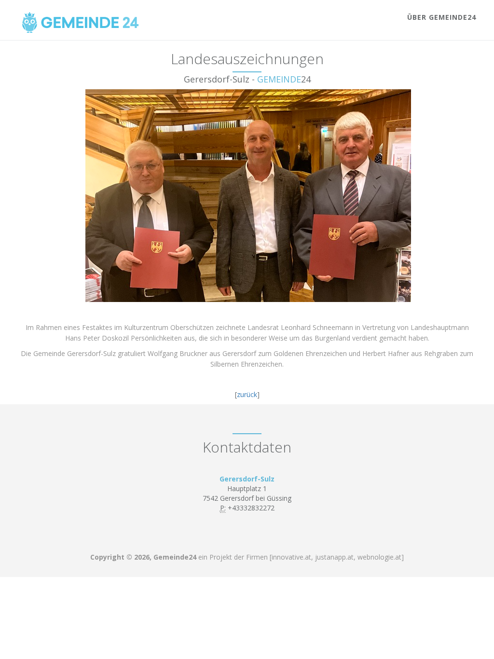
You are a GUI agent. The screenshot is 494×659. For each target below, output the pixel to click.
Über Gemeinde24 (441, 17)
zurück (247, 394)
